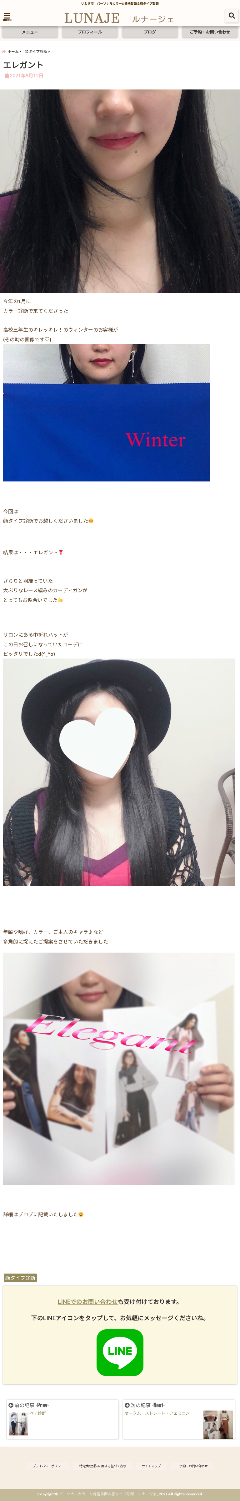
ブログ (150, 31)
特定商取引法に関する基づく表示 (102, 1466)
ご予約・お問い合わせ (210, 31)
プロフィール (90, 31)
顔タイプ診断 (20, 1278)
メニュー (30, 31)
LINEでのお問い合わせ (88, 1301)
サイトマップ (151, 1466)
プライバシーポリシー (48, 1466)
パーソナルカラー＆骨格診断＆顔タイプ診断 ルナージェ (108, 1494)
